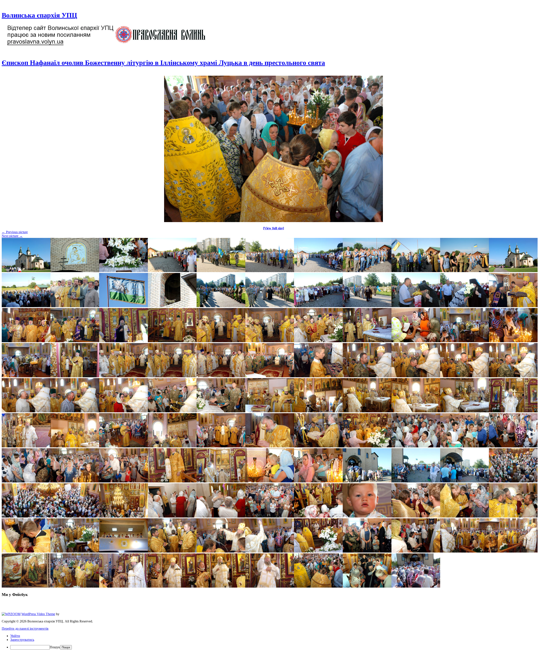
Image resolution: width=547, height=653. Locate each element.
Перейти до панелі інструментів (25, 628)
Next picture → (12, 236)
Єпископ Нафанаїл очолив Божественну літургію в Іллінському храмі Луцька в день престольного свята (163, 62)
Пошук (55, 647)
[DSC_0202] (273, 221)
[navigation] (273, 642)
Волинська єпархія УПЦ (39, 15)
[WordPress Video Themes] (11, 614)
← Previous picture (15, 232)
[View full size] (273, 228)
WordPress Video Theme (38, 614)
